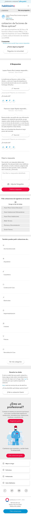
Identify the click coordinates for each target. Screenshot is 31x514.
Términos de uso (15, 502)
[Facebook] (4, 491)
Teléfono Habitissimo (7, 494)
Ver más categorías (15, 362)
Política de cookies (15, 506)
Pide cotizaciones (15, 511)
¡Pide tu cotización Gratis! (15, 392)
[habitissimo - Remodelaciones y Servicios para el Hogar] (8, 6)
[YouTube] (19, 491)
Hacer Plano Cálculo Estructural (13, 208)
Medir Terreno (8, 221)
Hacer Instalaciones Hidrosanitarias (14, 212)
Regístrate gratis (15, 421)
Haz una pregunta (23, 10)
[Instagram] (26, 491)
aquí (25, 379)
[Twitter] (11, 491)
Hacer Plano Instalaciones (11, 216)
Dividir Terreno (8, 229)
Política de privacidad (15, 504)
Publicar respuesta (15, 189)
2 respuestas (6, 41)
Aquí (3, 385)
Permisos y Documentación (12, 225)
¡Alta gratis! (22, 1)
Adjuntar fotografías (17, 184)
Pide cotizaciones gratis (15, 455)
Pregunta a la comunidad (15, 51)
